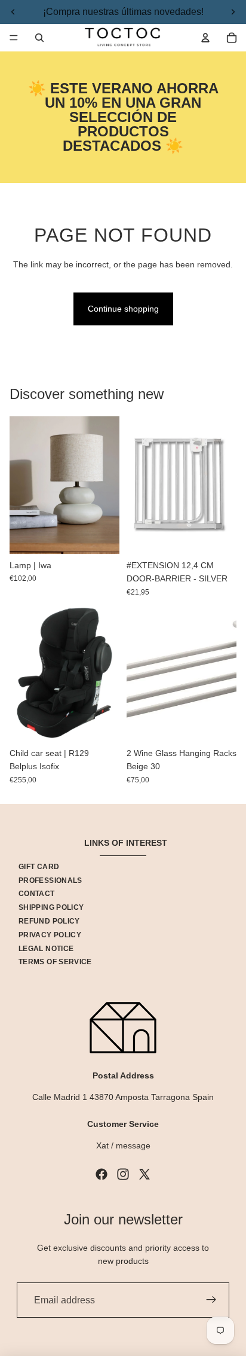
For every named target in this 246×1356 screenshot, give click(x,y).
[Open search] (39, 38)
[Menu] (13, 37)
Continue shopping (123, 308)
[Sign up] (211, 1300)
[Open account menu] (205, 38)
